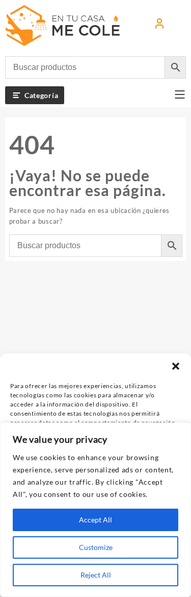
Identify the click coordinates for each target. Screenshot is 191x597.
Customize (96, 547)
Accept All (95, 519)
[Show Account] (159, 25)
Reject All (95, 574)
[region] (95, 509)
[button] (176, 366)
